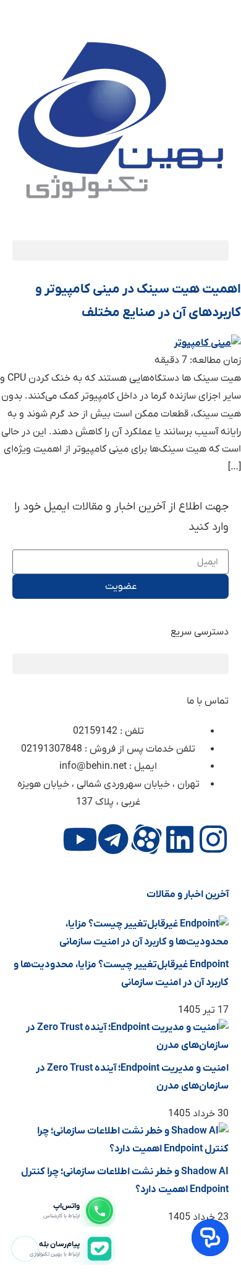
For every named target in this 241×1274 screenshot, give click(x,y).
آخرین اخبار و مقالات (187, 894)
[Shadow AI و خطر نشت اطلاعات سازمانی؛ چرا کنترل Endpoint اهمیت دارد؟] (120, 1149)
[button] (120, 250)
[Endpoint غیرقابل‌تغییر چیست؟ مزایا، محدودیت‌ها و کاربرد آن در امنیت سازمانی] (120, 942)
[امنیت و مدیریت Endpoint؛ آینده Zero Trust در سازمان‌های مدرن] (120, 1045)
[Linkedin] (179, 839)
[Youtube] (79, 839)
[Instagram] (213, 839)
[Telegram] (113, 839)
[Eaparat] (146, 839)
